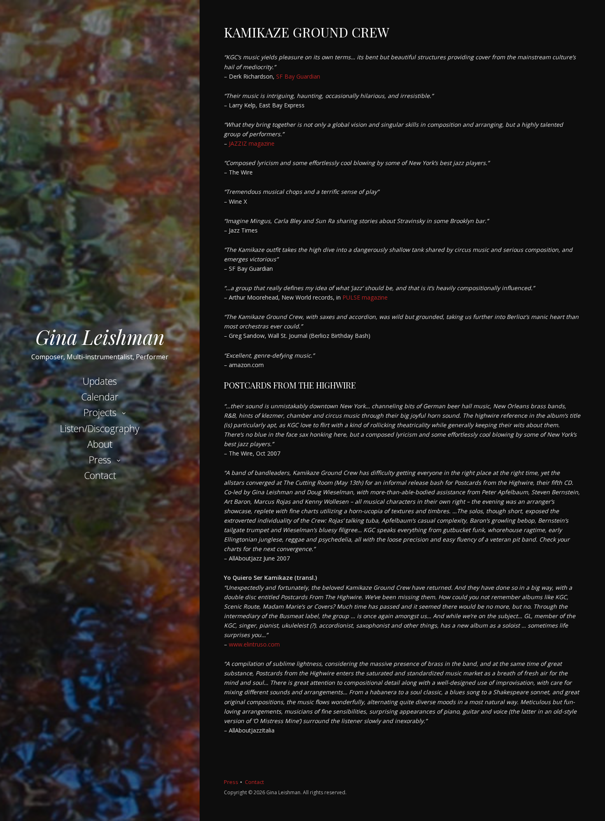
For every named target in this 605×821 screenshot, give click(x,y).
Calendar (100, 396)
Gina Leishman (100, 336)
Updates (100, 381)
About (99, 444)
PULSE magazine (364, 297)
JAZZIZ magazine (252, 143)
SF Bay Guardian (298, 76)
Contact (100, 475)
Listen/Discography (100, 428)
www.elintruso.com (254, 644)
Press (100, 459)
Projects (100, 412)
